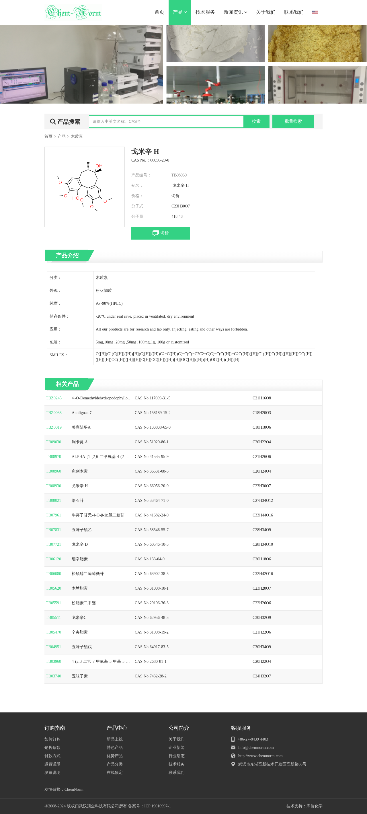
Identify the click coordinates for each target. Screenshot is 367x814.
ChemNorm (74, 789)
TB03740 (53, 676)
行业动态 (177, 756)
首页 (159, 12)
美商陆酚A (81, 427)
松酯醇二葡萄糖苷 (88, 574)
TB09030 (53, 442)
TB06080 (53, 574)
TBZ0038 (54, 413)
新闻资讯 (234, 12)
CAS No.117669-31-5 (152, 398)
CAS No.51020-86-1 (152, 442)
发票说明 (52, 772)
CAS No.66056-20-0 (152, 486)
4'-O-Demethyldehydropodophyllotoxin (101, 398)
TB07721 (53, 544)
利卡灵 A (80, 442)
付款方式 (52, 756)
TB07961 (53, 515)
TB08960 (53, 471)
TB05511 (53, 617)
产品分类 (115, 764)
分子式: (138, 206)
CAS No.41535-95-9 (152, 456)
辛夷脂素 (80, 632)
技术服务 (205, 12)
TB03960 (53, 661)
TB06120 (53, 559)
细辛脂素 (80, 559)
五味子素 (80, 676)
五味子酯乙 (82, 530)
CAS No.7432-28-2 (151, 676)
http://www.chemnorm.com (260, 756)
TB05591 (53, 603)
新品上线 (115, 739)
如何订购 (52, 739)
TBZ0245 (54, 398)
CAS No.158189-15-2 (153, 413)
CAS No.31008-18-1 (152, 588)
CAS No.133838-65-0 (153, 427)
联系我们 (294, 12)
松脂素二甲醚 (84, 603)
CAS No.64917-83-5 (152, 647)
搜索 (256, 121)
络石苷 (78, 500)
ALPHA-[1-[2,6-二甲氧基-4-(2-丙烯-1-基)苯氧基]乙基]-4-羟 (100, 457)
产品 (178, 12)
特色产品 (115, 747)
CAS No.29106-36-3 (152, 603)
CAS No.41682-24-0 (152, 515)
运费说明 (52, 764)
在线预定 (115, 772)
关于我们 (266, 12)
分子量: (138, 216)
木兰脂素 (80, 588)
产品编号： (141, 175)
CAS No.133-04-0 (150, 559)
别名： (137, 185)
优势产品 (115, 756)
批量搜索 (293, 121)
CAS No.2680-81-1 (151, 661)
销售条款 (52, 747)
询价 (175, 196)
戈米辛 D (80, 544)
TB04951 (53, 647)
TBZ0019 (54, 427)
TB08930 (53, 486)
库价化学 (315, 806)
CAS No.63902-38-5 (152, 574)
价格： (137, 196)
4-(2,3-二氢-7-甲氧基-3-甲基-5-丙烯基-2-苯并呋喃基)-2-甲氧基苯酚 (101, 662)
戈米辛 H (80, 486)
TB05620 (53, 588)
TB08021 (53, 500)
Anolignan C (82, 413)
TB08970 (53, 456)
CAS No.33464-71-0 (152, 500)
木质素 (77, 136)
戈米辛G (79, 617)
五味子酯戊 (82, 647)
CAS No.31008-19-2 (152, 632)
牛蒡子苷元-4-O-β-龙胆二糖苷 (98, 515)
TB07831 (53, 530)
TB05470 (53, 632)
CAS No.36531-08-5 (152, 471)
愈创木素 (80, 471)
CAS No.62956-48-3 (152, 617)
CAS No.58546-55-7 (152, 530)
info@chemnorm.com (256, 747)
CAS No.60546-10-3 (152, 544)
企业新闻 (177, 747)
